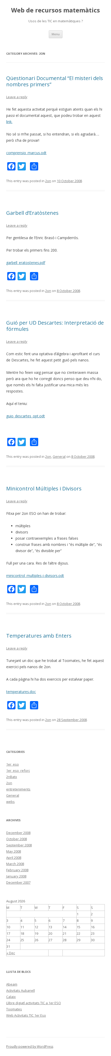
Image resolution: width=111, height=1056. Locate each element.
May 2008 (13, 851)
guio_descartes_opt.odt (25, 415)
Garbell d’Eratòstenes (32, 212)
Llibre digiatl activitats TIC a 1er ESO (33, 1003)
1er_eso (12, 764)
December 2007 (18, 882)
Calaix (11, 996)
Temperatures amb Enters (39, 635)
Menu (56, 34)
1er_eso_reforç (18, 770)
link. (9, 121)
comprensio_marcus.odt (26, 152)
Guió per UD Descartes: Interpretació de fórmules (55, 325)
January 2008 (16, 876)
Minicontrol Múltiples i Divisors (44, 488)
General (59, 456)
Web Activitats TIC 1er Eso (26, 1015)
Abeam (11, 984)
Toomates (14, 1009)
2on (48, 181)
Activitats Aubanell (20, 990)
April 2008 (13, 857)
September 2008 (19, 845)
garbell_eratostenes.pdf (25, 262)
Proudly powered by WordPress (29, 1046)
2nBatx (11, 776)
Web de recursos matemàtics (55, 10)
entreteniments (18, 789)
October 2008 (16, 839)
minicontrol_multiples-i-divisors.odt (35, 575)
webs (10, 801)
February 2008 (17, 870)
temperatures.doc (21, 691)
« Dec (10, 953)
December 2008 (18, 832)
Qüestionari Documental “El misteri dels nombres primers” (54, 81)
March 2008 (15, 863)
